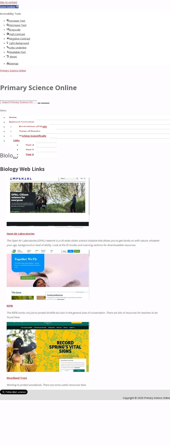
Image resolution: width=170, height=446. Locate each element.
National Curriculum (21, 122)
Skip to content (8, 2)
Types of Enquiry (29, 131)
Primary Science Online (13, 70)
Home (12, 117)
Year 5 (30, 149)
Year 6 (30, 154)
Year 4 (30, 145)
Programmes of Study (33, 126)
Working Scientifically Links (29, 138)
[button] (9, 6)
